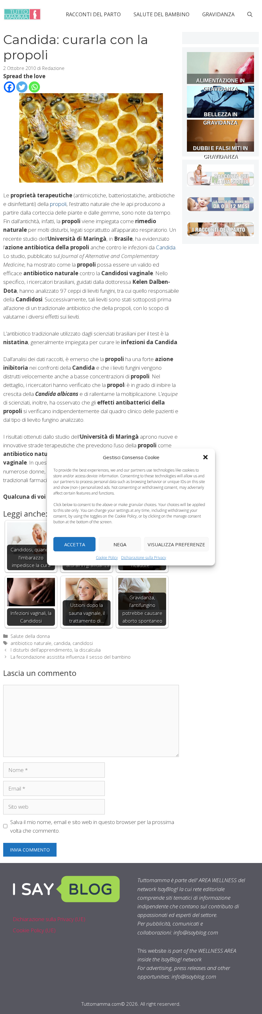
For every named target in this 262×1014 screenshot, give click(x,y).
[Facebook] (9, 87)
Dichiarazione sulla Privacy (143, 557)
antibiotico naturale (31, 643)
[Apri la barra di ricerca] (250, 14)
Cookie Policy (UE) (34, 930)
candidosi (83, 643)
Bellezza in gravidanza (220, 118)
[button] (205, 457)
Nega (119, 544)
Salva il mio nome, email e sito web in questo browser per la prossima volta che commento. (92, 826)
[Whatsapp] (34, 87)
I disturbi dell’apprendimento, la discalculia (56, 650)
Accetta (74, 544)
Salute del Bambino (161, 14)
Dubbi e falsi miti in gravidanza (220, 152)
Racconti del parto (93, 14)
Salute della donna (30, 636)
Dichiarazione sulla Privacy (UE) (49, 919)
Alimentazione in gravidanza (220, 85)
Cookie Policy (107, 557)
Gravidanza (218, 14)
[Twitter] (21, 87)
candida (62, 643)
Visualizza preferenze (176, 544)
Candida (165, 247)
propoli (58, 204)
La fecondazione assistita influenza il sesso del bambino (71, 657)
